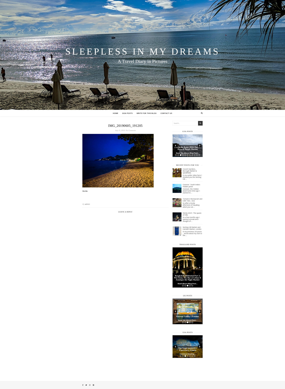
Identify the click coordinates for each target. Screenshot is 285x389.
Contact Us (166, 113)
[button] (175, 139)
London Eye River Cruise (188, 284)
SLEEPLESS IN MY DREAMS (142, 51)
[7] (190, 143)
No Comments (131, 130)
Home (115, 113)
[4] (183, 143)
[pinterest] (93, 385)
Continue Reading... (188, 321)
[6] (187, 143)
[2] (178, 143)
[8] (192, 143)
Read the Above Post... (187, 287)
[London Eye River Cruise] (188, 280)
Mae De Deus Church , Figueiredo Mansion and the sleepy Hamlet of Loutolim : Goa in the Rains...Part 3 (187, 134)
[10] (197, 143)
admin (87, 204)
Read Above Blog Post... (187, 254)
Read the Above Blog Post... (187, 141)
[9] (194, 143)
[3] (180, 143)
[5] (185, 143)
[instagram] (90, 385)
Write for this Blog (147, 113)
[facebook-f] (83, 385)
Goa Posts (127, 113)
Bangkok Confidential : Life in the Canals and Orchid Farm (187, 249)
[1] (176, 143)
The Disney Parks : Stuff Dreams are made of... (187, 316)
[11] (199, 143)
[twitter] (86, 385)
